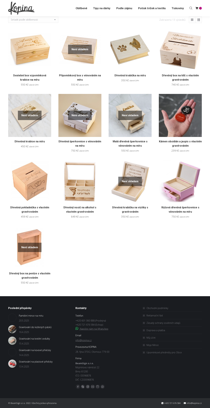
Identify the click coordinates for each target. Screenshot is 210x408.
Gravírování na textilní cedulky (34, 338)
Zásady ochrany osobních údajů (163, 322)
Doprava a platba (156, 330)
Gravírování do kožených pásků (35, 327)
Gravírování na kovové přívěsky (35, 350)
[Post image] (12, 318)
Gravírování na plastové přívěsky (35, 361)
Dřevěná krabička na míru (130, 75)
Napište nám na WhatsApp (93, 328)
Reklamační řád (155, 315)
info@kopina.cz (83, 340)
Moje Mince (153, 345)
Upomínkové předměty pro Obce (164, 352)
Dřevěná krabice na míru (30, 141)
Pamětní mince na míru (31, 315)
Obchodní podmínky (157, 308)
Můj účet (151, 337)
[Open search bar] (190, 8)
